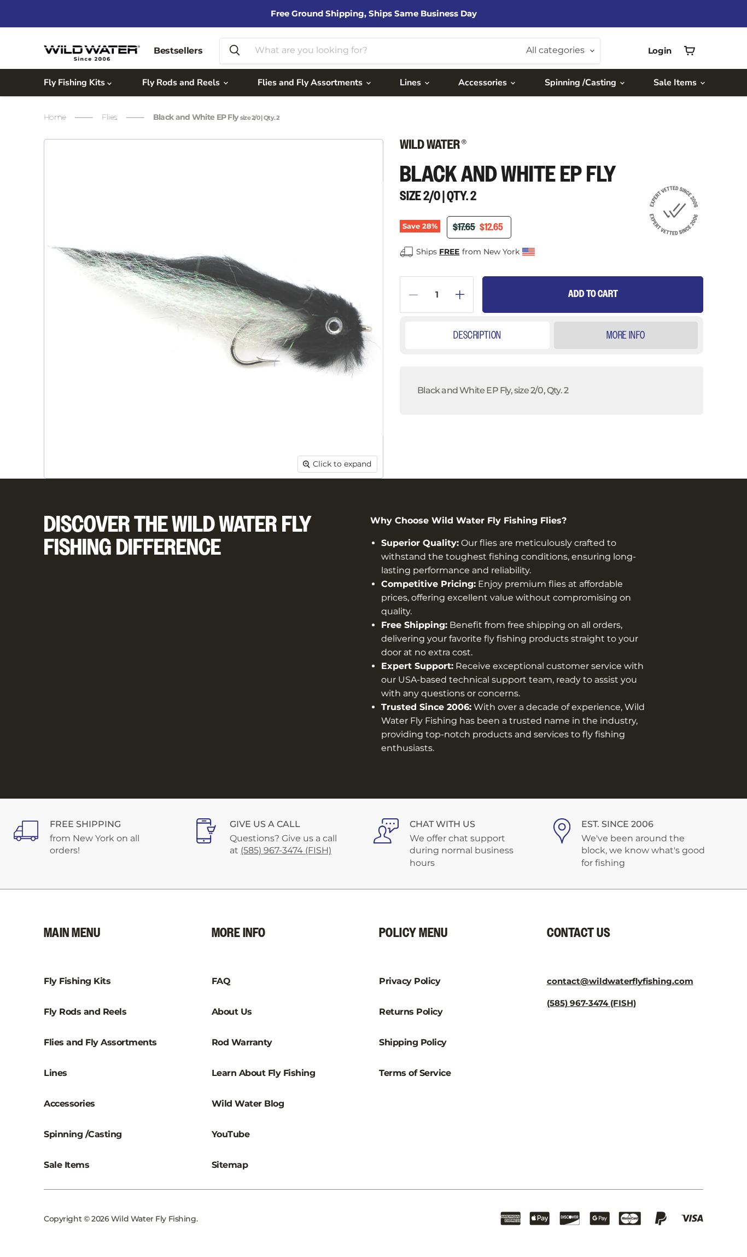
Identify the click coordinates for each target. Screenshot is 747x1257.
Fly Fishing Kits (75, 83)
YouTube (231, 1134)
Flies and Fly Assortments (311, 83)
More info (625, 335)
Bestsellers (178, 50)
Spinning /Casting (581, 83)
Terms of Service (415, 1073)
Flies (109, 117)
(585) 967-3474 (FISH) (286, 850)
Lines (411, 83)
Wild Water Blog (248, 1103)
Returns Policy (410, 1011)
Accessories (483, 83)
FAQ (221, 981)
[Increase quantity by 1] (465, 294)
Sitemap (230, 1165)
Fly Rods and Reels (182, 83)
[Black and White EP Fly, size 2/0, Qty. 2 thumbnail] (67, 510)
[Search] (234, 50)
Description (477, 335)
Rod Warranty (242, 1042)
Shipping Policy (413, 1042)
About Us (232, 1011)
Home (55, 117)
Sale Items (676, 83)
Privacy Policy (409, 981)
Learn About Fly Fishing (264, 1073)
